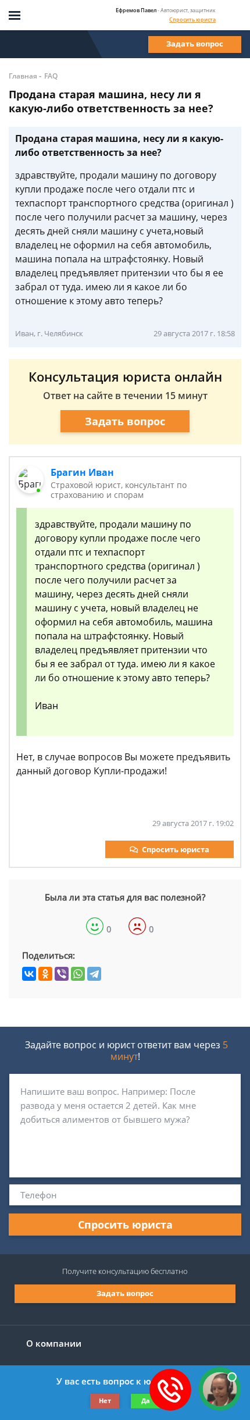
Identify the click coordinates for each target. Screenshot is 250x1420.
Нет (105, 1400)
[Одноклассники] (45, 974)
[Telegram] (94, 974)
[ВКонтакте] (29, 974)
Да (145, 1400)
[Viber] (62, 974)
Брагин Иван (82, 472)
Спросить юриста (192, 19)
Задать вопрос (194, 43)
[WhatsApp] (78, 974)
